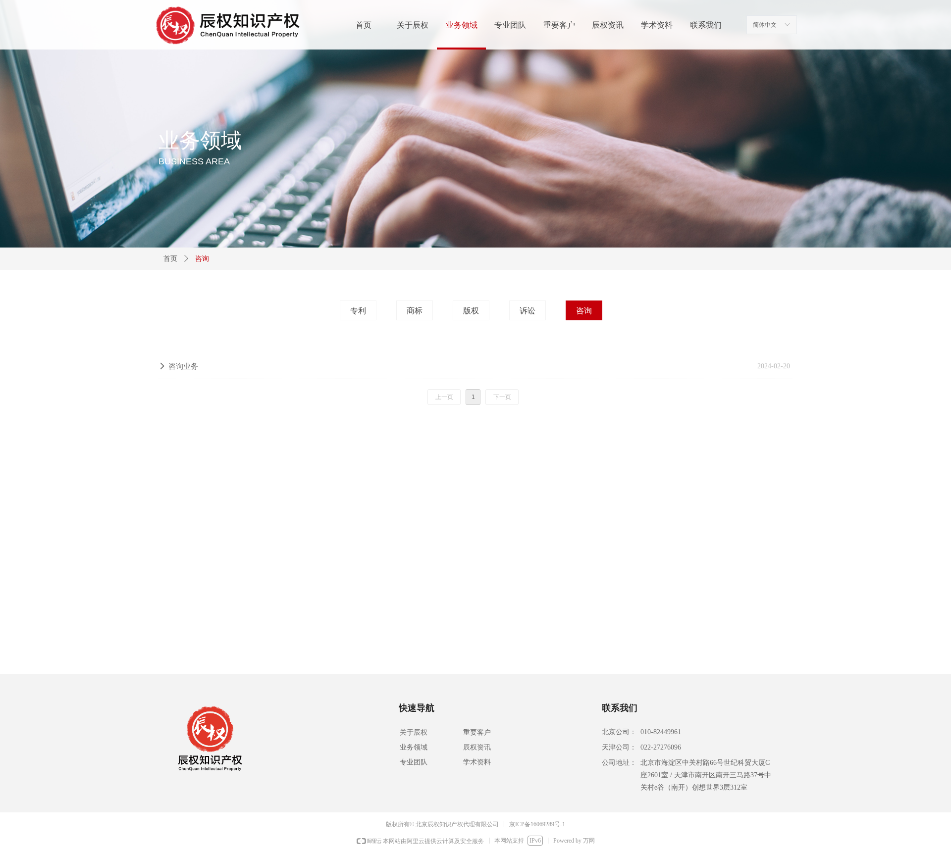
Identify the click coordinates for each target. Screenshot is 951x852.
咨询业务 (183, 366)
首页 (170, 258)
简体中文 (765, 24)
